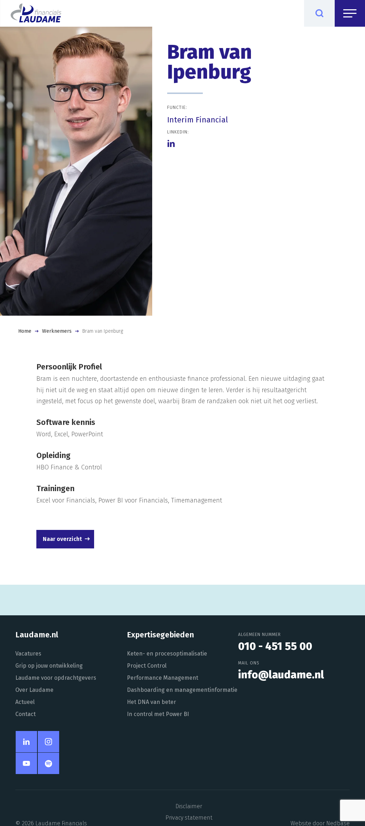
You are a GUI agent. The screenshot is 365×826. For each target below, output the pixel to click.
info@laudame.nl (281, 674)
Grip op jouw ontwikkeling (49, 665)
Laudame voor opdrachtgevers (55, 677)
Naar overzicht (62, 539)
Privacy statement (188, 817)
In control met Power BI (158, 714)
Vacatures (28, 653)
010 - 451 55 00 (275, 646)
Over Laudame (34, 689)
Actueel (25, 702)
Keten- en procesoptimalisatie (167, 653)
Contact (25, 714)
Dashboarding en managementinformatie (182, 689)
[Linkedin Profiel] (171, 143)
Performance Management (162, 677)
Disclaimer (188, 806)
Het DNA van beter (151, 702)
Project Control (146, 665)
